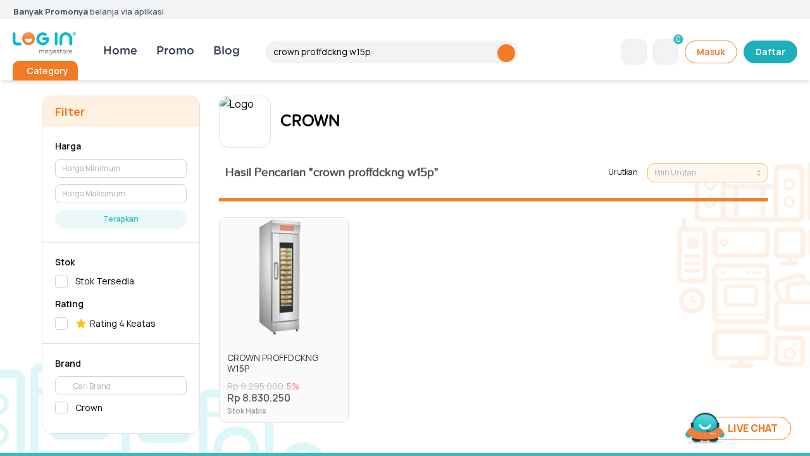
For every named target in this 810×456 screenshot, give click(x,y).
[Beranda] (44, 43)
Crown (89, 408)
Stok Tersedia (104, 281)
